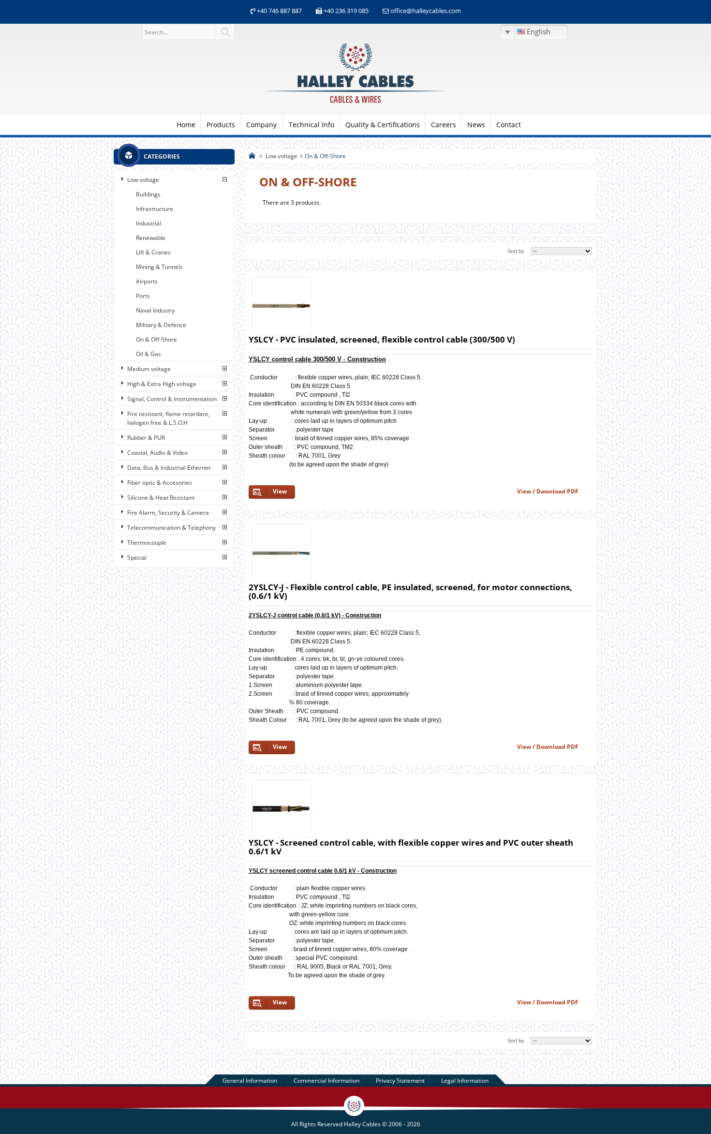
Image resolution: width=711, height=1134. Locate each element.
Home (186, 124)
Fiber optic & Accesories (159, 482)
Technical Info (311, 124)
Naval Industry (155, 310)
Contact (508, 124)
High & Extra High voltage (161, 384)
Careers (443, 124)
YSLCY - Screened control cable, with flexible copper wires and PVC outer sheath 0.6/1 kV (411, 847)
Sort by (515, 251)
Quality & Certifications (382, 124)
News (476, 124)
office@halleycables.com (425, 10)
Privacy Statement (400, 1080)
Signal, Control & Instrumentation (172, 399)
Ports (143, 296)
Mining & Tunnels (159, 267)
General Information (249, 1080)
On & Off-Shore (156, 339)
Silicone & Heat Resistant (160, 497)
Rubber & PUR (146, 437)
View (280, 491)
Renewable (150, 238)
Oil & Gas (148, 354)
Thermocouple (146, 542)
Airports (147, 281)
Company (261, 124)
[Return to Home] (252, 156)
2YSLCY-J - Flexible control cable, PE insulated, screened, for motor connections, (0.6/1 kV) (410, 591)
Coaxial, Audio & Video (157, 452)
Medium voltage (149, 369)
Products (221, 124)
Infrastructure (154, 209)
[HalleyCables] (355, 104)
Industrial (148, 223)
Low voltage (143, 180)
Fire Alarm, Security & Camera (168, 512)
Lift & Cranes (153, 252)
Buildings (148, 194)
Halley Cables (362, 1124)
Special (137, 557)
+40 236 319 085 (346, 10)
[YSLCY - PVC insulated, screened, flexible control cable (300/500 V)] (281, 305)
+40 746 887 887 (278, 10)
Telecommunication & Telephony (171, 527)
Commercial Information (326, 1080)
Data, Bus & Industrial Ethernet (168, 467)
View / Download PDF (547, 491)
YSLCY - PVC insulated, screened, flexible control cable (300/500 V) (382, 339)
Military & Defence (161, 325)
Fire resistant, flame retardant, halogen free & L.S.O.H (168, 418)
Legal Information (465, 1080)
